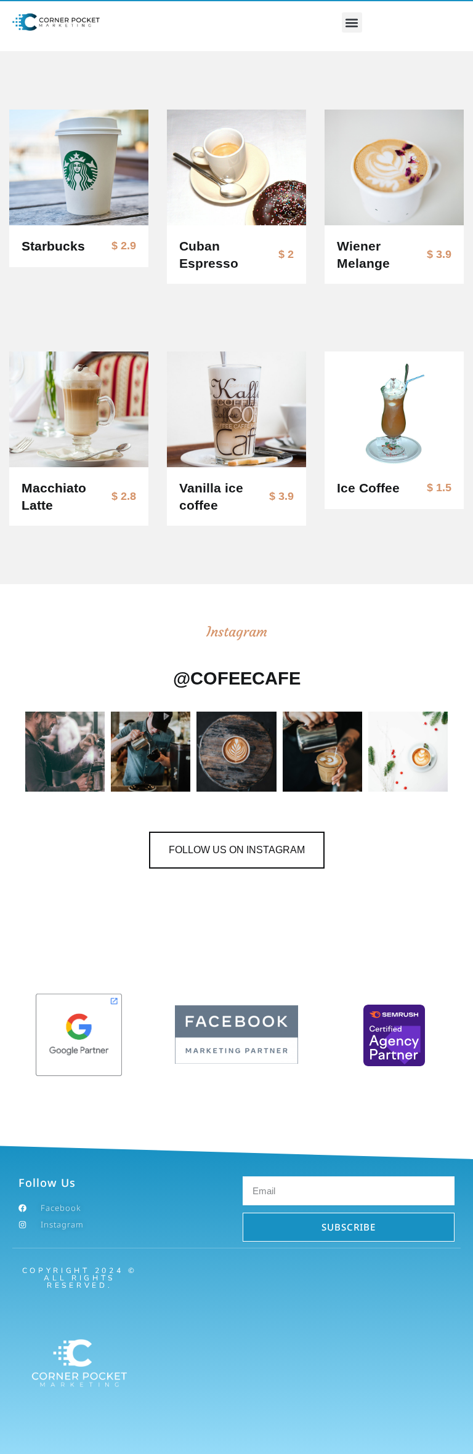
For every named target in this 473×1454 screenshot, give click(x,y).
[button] (352, 22)
